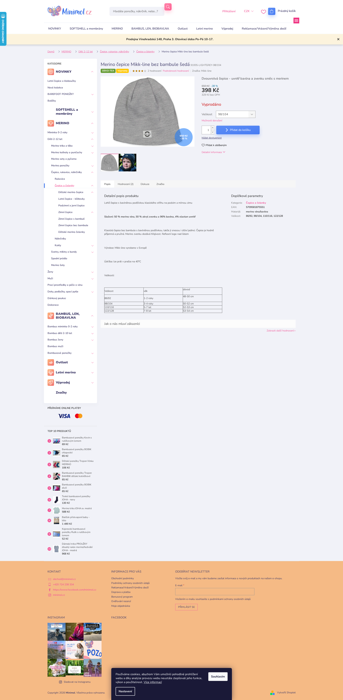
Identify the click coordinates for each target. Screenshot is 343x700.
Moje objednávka (120, 606)
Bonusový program (122, 596)
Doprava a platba (120, 592)
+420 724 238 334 (63, 584)
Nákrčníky (60, 238)
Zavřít (220, 162)
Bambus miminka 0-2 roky (63, 326)
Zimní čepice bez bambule (73, 225)
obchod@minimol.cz (64, 579)
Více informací (153, 682)
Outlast (62, 362)
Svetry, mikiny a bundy (64, 251)
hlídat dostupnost (212, 138)
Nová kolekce (55, 87)
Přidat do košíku (240, 130)
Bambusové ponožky (59, 353)
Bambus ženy (55, 339)
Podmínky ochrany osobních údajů (130, 583)
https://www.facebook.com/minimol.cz (74, 589)
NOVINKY (63, 71)
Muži (50, 278)
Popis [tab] (107, 184)
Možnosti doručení (212, 120)
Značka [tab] (160, 184)
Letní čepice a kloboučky (62, 81)
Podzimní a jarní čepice (71, 205)
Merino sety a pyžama (64, 159)
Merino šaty (58, 265)
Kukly (58, 245)
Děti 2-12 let (55, 139)
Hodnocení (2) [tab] (125, 184)
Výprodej (63, 382)
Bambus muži (55, 346)
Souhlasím (218, 677)
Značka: (201, 71)
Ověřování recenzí (121, 601)
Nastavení (125, 691)
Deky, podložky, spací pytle (63, 291)
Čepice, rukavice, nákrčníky (66, 172)
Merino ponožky (60, 165)
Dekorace (53, 305)
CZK (247, 11)
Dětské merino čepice (70, 192)
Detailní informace (212, 152)
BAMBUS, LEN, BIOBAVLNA (68, 316)
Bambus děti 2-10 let (60, 333)
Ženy (50, 271)
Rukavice (60, 179)
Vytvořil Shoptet (286, 692)
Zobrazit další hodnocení (280, 330)
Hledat (168, 6)
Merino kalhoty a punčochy (66, 152)
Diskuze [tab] (145, 184)
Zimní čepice (65, 212)
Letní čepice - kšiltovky (71, 199)
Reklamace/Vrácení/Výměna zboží (130, 587)
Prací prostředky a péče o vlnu (65, 285)
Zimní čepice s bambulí (71, 219)
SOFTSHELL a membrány (67, 111)
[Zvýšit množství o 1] (212, 128)
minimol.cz (59, 595)
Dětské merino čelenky (71, 232)
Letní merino (66, 372)
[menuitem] (54, 28)
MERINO (62, 123)
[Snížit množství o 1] (212, 132)
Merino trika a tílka (62, 145)
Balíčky (52, 100)
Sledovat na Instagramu (77, 682)
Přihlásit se (186, 607)
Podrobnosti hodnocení (176, 71)
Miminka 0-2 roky (57, 132)
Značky (61, 392)
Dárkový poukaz (57, 298)
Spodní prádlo (59, 258)
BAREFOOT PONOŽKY (61, 94)
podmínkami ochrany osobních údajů (230, 599)
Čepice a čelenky (64, 185)
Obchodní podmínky (122, 578)
